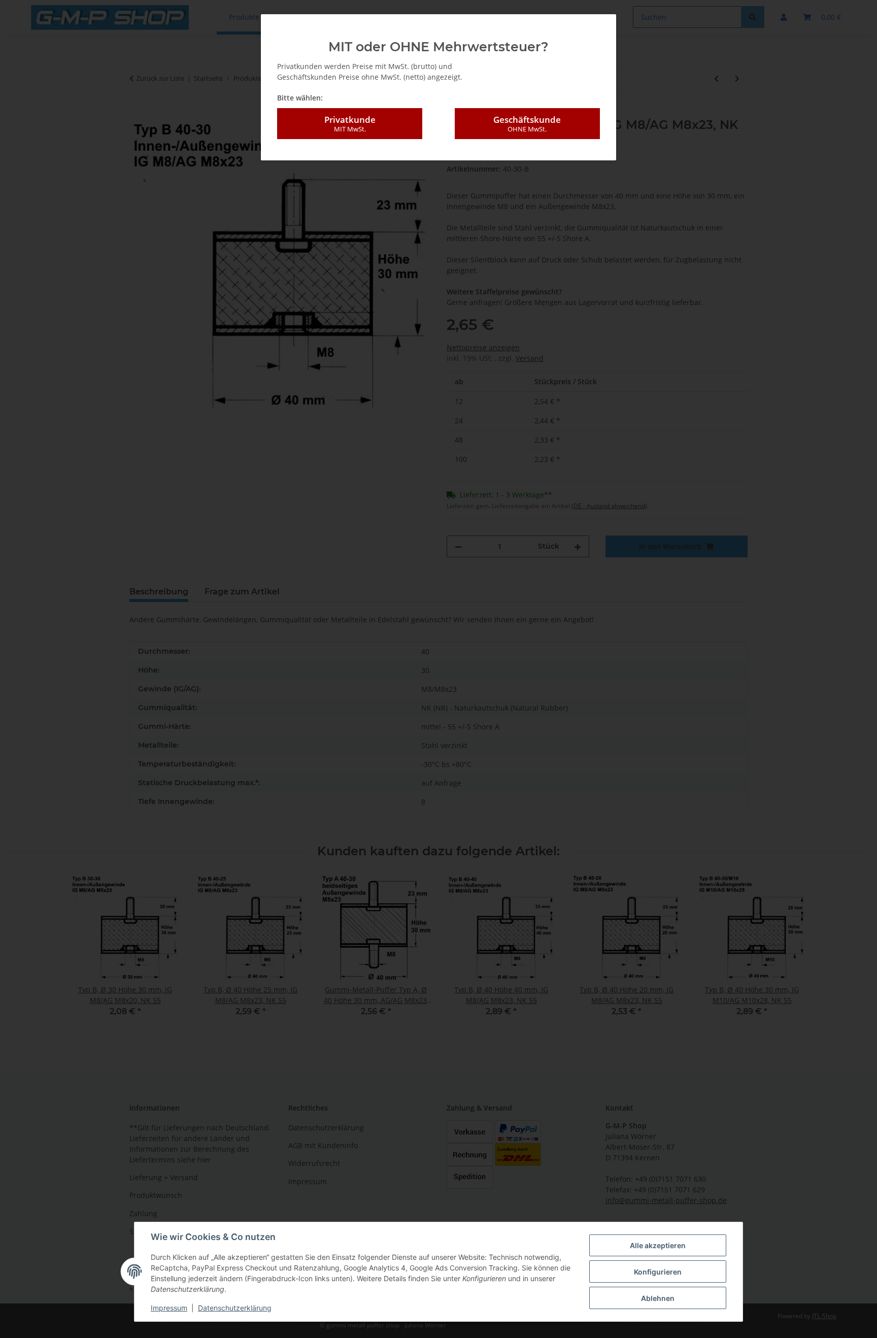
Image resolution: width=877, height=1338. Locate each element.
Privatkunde (350, 123)
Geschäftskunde (527, 123)
